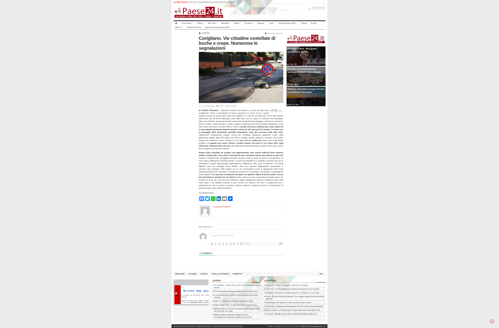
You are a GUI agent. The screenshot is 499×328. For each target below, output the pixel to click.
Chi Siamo (192, 274)
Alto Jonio (212, 23)
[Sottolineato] (219, 243)
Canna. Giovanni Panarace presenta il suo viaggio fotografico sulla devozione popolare (295, 297)
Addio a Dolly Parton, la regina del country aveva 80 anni (235, 305)
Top (321, 274)
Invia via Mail (233, 106)
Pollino (236, 23)
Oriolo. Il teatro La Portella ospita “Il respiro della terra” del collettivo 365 (293, 310)
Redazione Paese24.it (275, 33)
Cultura (304, 23)
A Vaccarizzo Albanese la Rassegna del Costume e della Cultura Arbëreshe (294, 306)
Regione (260, 23)
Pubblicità (237, 274)
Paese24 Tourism (194, 27)
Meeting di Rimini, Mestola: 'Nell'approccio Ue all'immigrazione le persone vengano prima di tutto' (233, 315)
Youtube (320, 8)
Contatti (204, 274)
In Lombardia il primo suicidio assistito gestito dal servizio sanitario (236, 296)
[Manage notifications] (492, 321)
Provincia (248, 23)
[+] (248, 244)
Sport (271, 23)
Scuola (313, 23)
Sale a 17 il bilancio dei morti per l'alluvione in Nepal (233, 301)
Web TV (178, 27)
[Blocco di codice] (237, 243)
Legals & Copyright (220, 274)
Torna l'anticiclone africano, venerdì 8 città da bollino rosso (236, 291)
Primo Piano (187, 23)
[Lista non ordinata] (230, 243)
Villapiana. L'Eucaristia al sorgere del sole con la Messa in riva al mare (305, 90)
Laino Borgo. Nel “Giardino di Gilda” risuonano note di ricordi (288, 302)
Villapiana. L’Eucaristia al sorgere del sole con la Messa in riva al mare (213, 3)
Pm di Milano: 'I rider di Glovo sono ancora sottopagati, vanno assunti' (237, 286)
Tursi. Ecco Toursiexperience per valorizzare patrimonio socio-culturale (304, 70)
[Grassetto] (212, 243)
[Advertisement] (184, 70)
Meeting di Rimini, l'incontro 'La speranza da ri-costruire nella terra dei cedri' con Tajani (237, 309)
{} (245, 244)
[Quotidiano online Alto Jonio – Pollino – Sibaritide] (176, 23)
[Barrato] (223, 243)
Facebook (316, 8)
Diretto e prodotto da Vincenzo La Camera (283, 326)
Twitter (312, 8)
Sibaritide (225, 23)
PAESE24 (271, 281)
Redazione (180, 274)
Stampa (221, 106)
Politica (200, 23)
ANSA (218, 281)
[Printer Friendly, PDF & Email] (276, 110)
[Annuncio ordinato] (227, 243)
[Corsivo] (216, 243)
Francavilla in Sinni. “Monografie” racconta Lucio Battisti (287, 285)
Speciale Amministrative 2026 (217, 27)
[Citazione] (234, 243)
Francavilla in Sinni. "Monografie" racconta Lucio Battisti (302, 50)
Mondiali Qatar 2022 (287, 23)
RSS (323, 8)
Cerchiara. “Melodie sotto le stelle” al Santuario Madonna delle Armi (291, 314)
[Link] (241, 243)
